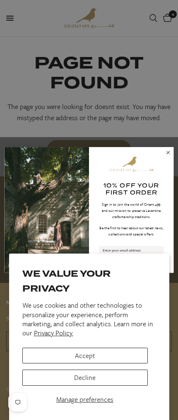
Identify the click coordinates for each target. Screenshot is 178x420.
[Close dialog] (168, 152)
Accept (85, 356)
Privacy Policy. (53, 333)
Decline (85, 377)
